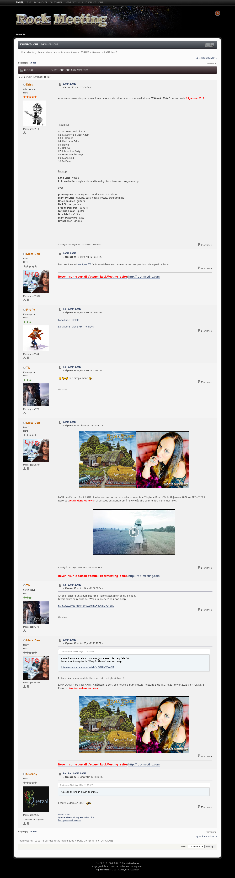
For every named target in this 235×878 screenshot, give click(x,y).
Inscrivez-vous (49, 44)
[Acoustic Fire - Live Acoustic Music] (27, 824)
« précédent (201, 57)
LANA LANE (69, 83)
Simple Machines (130, 863)
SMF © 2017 (115, 863)
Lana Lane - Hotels (68, 320)
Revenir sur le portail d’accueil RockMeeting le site (92, 276)
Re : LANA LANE (72, 308)
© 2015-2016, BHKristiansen (117, 869)
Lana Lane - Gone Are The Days (76, 326)
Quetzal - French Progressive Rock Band (77, 817)
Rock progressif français (69, 820)
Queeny (31, 774)
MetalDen (33, 254)
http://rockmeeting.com (144, 276)
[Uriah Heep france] (27, 358)
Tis (28, 367)
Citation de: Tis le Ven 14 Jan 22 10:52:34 (77, 651)
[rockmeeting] (27, 300)
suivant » (212, 57)
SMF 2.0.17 (101, 863)
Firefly (30, 309)
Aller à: (184, 846)
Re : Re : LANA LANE (74, 773)
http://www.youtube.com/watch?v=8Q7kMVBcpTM (86, 605)
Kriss (29, 84)
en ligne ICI (84, 264)
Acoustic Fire (64, 814)
